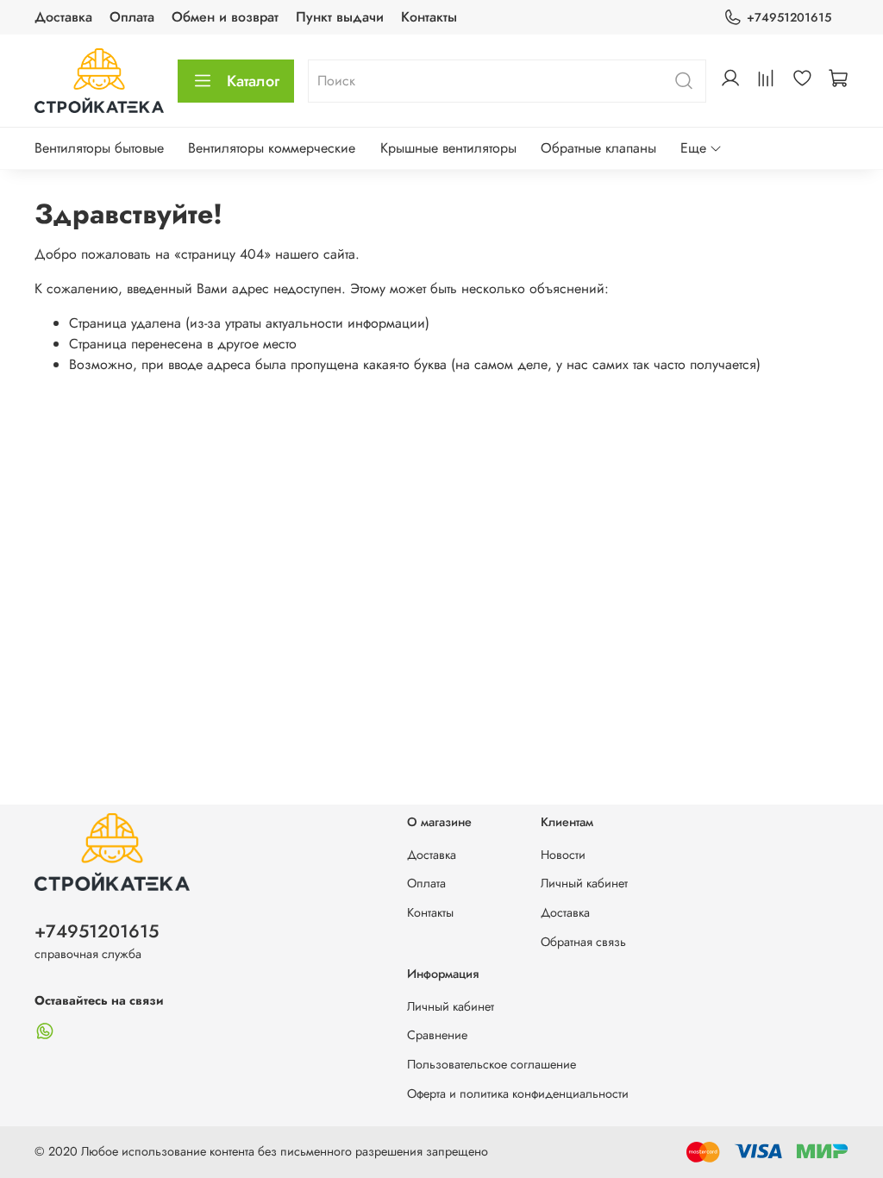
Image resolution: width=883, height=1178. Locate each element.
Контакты (429, 17)
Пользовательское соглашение (491, 1064)
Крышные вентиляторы (448, 148)
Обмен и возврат (225, 17)
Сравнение (437, 1034)
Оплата (132, 17)
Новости (563, 854)
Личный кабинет (584, 883)
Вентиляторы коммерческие (271, 148)
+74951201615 (789, 17)
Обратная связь (583, 941)
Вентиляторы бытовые (99, 148)
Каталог (253, 81)
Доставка (63, 17)
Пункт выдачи (340, 17)
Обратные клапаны (598, 148)
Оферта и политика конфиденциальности (518, 1093)
